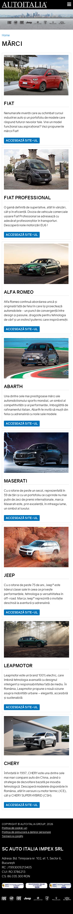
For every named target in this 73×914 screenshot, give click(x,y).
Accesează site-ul (22, 140)
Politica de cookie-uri (14, 828)
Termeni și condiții (12, 836)
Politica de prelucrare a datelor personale (26, 832)
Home (6, 35)
